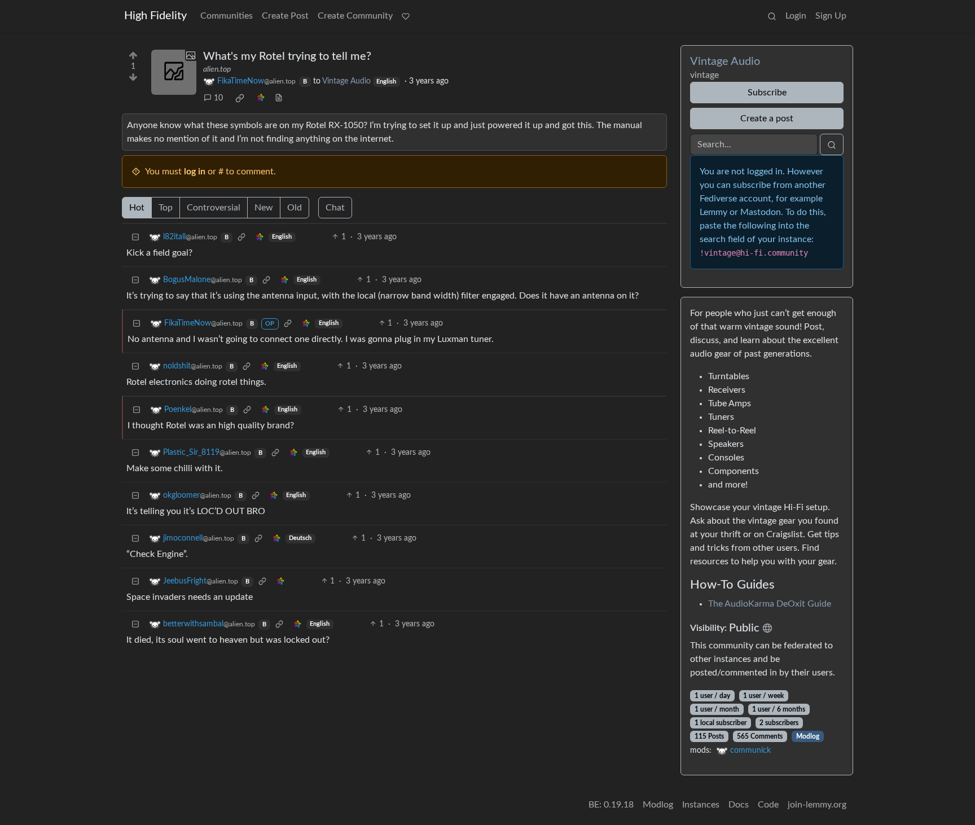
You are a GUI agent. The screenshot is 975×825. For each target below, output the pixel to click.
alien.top (217, 69)
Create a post (766, 118)
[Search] (772, 16)
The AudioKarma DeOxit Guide (769, 603)
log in (194, 171)
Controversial (213, 207)
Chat (335, 207)
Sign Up (830, 15)
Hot (136, 207)
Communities (226, 15)
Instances (700, 804)
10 (218, 98)
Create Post (285, 15)
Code (768, 804)
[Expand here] (173, 72)
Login (795, 15)
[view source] (279, 98)
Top (166, 207)
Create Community (355, 15)
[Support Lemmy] (405, 16)
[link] (240, 98)
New (263, 207)
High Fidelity (155, 15)
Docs (738, 804)
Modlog (807, 736)
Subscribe (767, 92)
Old (294, 207)
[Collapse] (135, 237)
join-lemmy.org (817, 804)
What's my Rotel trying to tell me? (287, 56)
